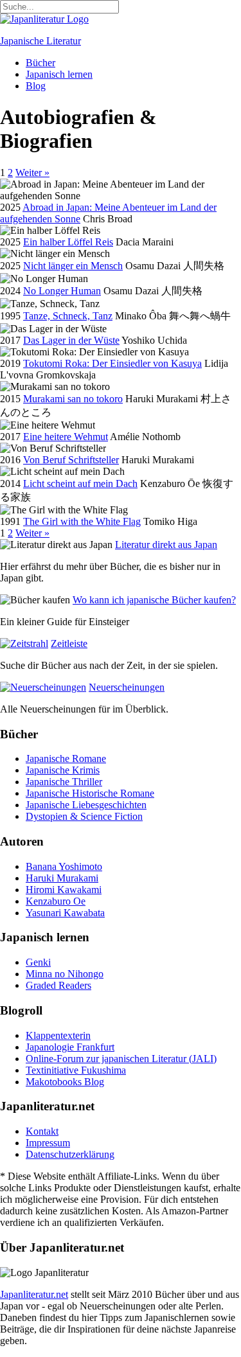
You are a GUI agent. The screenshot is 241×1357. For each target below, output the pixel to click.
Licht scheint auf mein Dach (80, 483)
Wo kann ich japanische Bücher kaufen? (154, 599)
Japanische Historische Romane (90, 793)
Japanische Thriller (64, 781)
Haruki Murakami (62, 878)
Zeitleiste (69, 643)
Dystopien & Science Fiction (84, 816)
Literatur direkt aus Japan (166, 544)
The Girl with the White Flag (82, 521)
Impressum (48, 1142)
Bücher (40, 62)
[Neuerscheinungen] (43, 687)
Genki (38, 962)
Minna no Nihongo (64, 973)
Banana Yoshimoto (64, 866)
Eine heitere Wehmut (65, 436)
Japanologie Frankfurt (70, 1047)
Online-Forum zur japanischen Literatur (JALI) (121, 1058)
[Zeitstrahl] (24, 643)
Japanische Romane (66, 758)
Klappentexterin (58, 1035)
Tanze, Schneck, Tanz (67, 315)
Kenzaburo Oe (55, 901)
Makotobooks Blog (65, 1081)
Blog (36, 85)
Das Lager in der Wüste (71, 340)
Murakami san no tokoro (73, 398)
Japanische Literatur (40, 40)
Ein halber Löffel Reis (68, 241)
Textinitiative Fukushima (76, 1070)
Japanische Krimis (63, 770)
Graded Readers (58, 985)
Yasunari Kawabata (65, 912)
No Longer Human (62, 290)
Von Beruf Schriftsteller (71, 459)
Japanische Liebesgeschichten (86, 804)
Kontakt (42, 1131)
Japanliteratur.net (34, 1294)
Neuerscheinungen (127, 687)
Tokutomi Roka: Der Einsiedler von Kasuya (112, 363)
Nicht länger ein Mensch (73, 265)
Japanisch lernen (59, 74)
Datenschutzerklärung (70, 1154)
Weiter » (32, 172)
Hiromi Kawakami (64, 889)
